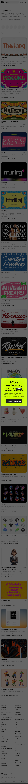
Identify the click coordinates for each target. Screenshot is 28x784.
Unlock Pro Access (14, 401)
